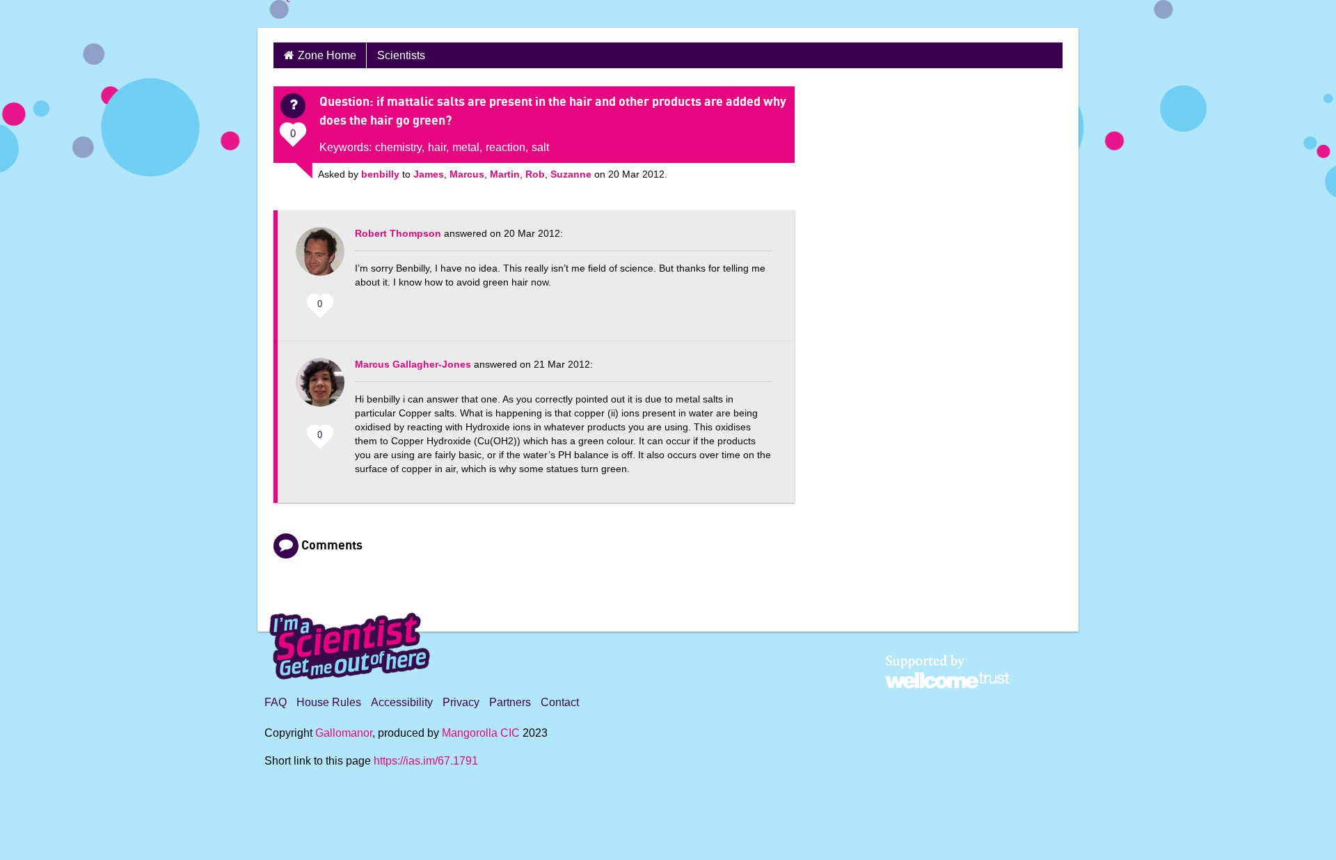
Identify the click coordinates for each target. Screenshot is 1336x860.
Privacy (461, 702)
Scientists (401, 55)
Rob (535, 174)
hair (437, 147)
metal (465, 147)
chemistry (398, 147)
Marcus (467, 174)
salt (540, 147)
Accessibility (402, 702)
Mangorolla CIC (481, 733)
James (428, 174)
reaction (505, 147)
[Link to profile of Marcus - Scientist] (320, 389)
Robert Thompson (398, 233)
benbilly (380, 174)
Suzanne (570, 174)
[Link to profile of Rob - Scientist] (320, 258)
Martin (505, 174)
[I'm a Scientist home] (352, 640)
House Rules (328, 702)
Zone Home (327, 55)
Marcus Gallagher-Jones (413, 364)
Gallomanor (343, 733)
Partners (510, 702)
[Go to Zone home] (313, 14)
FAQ (275, 702)
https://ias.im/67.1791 (426, 761)
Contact (560, 702)
